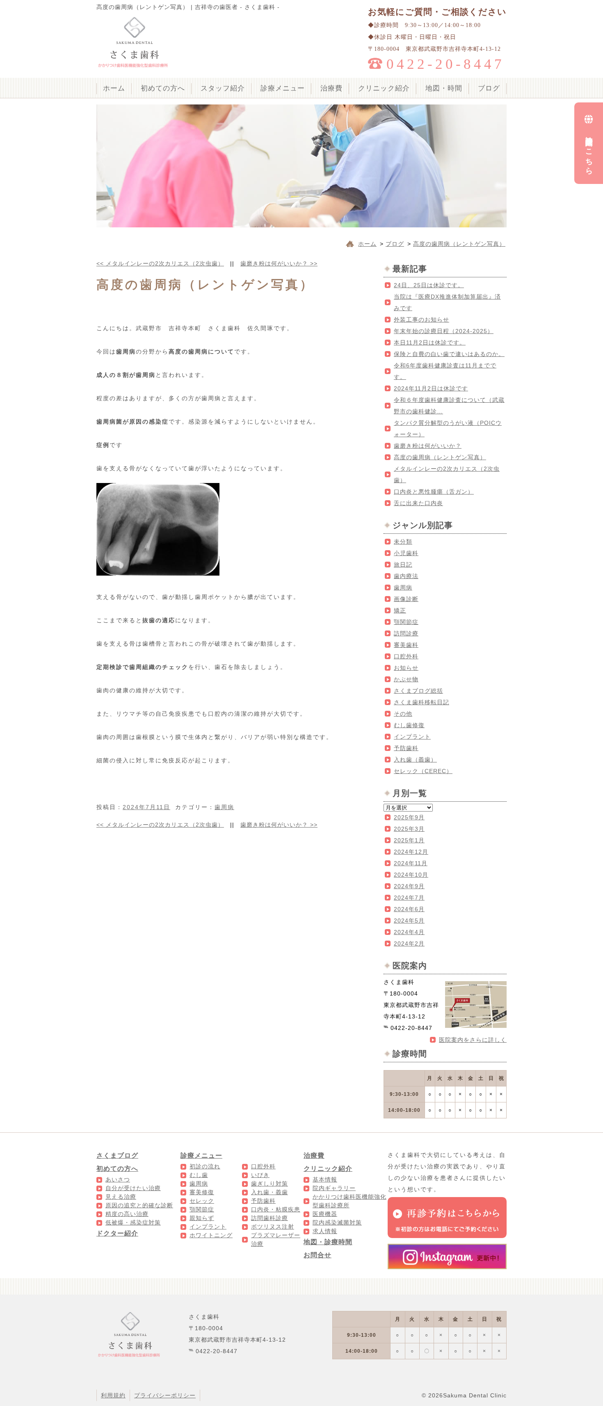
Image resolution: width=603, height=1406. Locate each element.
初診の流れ (205, 1166)
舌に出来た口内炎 (418, 503)
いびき (260, 1175)
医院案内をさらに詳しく (473, 1039)
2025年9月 (409, 817)
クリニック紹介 (384, 88)
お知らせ (406, 667)
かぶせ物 (406, 679)
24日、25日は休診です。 (429, 285)
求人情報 (325, 1231)
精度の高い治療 (126, 1214)
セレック (202, 1200)
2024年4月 (409, 932)
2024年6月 (409, 909)
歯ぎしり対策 (269, 1183)
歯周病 (224, 807)
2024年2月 (409, 943)
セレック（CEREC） (423, 771)
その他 (403, 713)
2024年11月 (410, 863)
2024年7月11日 (146, 807)
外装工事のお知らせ (421, 319)
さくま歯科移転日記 (421, 702)
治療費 (331, 88)
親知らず (202, 1218)
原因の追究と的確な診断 (139, 1205)
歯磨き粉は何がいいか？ (278, 263)
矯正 (400, 610)
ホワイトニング (211, 1235)
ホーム (114, 88)
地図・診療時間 (328, 1241)
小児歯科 (406, 553)
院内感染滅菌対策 (337, 1222)
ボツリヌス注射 (272, 1226)
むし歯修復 (409, 725)
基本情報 (325, 1179)
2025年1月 (409, 840)
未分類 (403, 541)
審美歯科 (406, 645)
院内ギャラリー (334, 1188)
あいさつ (117, 1179)
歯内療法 (406, 576)
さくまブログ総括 (418, 690)
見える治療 (120, 1196)
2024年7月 (409, 897)
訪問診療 (406, 633)
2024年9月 (409, 886)
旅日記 (403, 564)
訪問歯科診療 (269, 1218)
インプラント (412, 736)
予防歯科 (406, 748)
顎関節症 (406, 622)
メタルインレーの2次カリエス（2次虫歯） (160, 263)
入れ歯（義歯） (415, 759)
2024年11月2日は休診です (431, 388)
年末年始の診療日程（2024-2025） (443, 331)
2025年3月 (409, 828)
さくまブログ (117, 1155)
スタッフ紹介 (223, 88)
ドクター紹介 (117, 1233)
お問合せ (317, 1255)
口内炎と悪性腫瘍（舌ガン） (434, 491)
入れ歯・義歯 (269, 1192)
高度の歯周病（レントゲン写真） (440, 457)
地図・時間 (443, 88)
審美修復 (202, 1192)
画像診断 (406, 599)
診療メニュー (282, 88)
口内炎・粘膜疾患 (275, 1209)
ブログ (489, 88)
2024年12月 (411, 851)
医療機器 (325, 1214)
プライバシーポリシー (165, 1395)
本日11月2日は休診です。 (430, 342)
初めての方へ (163, 88)
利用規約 (113, 1395)
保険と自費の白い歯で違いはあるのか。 (449, 354)
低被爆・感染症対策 (133, 1222)
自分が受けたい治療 (133, 1188)
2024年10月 (411, 874)
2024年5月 (409, 920)
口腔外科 (406, 656)
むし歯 (199, 1175)
